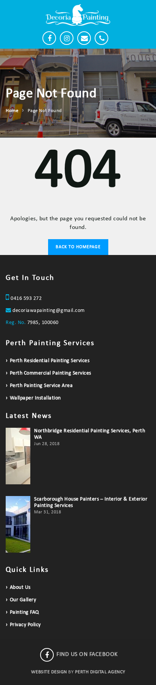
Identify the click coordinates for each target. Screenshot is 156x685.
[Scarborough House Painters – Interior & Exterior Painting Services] (18, 524)
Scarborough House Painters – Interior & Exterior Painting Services (90, 502)
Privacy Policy (25, 625)
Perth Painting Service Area (41, 386)
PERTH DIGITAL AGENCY (100, 672)
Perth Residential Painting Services (49, 361)
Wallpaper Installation (35, 398)
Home (12, 110)
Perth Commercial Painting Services (50, 373)
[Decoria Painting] (78, 14)
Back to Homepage (78, 247)
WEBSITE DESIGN (49, 672)
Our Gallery (23, 600)
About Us (20, 587)
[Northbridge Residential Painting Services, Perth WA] (18, 456)
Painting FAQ (24, 612)
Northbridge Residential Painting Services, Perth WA (89, 434)
